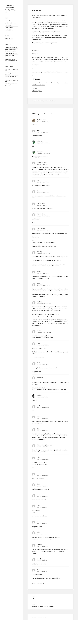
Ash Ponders (40, 284)
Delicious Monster (43, 15)
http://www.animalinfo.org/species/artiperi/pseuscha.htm (47, 260)
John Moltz (45, 101)
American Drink (8, 20)
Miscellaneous (53, 101)
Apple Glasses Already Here (11, 53)
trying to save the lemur (58, 15)
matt (38, 405)
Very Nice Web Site (9, 30)
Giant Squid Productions (10, 23)
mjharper (39, 141)
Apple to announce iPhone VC (11, 47)
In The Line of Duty (9, 25)
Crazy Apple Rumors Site (9, 6)
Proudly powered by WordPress (39, 617)
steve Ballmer (41, 559)
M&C (38, 130)
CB (38, 191)
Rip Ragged (40, 302)
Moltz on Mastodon (9, 27)
